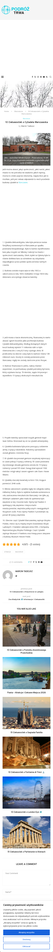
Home (6, 111)
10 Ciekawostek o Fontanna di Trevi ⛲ (26, 772)
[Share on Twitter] (36, 562)
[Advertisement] (26, 46)
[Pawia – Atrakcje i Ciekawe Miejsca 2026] (26, 673)
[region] (26, 926)
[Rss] (46, 77)
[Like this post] (31, 562)
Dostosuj (26, 939)
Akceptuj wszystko (26, 932)
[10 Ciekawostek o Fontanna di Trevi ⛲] (26, 753)
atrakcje (7, 552)
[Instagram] (38, 77)
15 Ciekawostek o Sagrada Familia (26, 732)
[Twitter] (35, 77)
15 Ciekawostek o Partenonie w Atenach (26, 852)
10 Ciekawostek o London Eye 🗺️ (26, 812)
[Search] (50, 77)
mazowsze (19, 552)
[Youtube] (44, 77)
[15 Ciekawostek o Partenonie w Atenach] (26, 832)
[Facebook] (32, 77)
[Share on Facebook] (33, 562)
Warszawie (23, 182)
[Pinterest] (41, 77)
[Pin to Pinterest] (39, 562)
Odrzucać (26, 946)
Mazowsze (18, 111)
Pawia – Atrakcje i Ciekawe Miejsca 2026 (26, 692)
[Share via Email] (41, 562)
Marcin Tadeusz (27, 126)
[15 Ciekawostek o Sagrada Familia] (26, 713)
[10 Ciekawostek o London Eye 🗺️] (26, 793)
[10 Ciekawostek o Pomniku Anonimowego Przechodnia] (26, 630)
